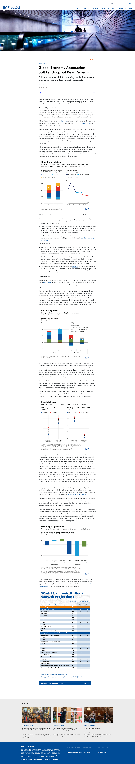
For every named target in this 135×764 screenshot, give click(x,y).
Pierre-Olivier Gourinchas (46, 85)
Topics (103, 8)
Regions (95, 8)
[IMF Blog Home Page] (11, 7)
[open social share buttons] (89, 72)
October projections (83, 123)
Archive (120, 8)
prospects (75, 266)
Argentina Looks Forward (92, 729)
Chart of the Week (83, 8)
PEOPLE (100, 750)
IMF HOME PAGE (102, 753)
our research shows (45, 514)
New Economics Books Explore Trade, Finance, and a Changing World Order (65, 729)
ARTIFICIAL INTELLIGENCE (74, 747)
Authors (111, 8)
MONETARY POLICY (103, 747)
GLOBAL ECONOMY (87, 747)
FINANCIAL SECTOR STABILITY (75, 753)
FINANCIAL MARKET (88, 750)
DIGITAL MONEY (71, 750)
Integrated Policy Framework (77, 494)
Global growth (62, 121)
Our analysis (47, 282)
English (92, 59)
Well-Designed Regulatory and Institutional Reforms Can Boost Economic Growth (36, 729)
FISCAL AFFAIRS (86, 753)
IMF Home (128, 8)
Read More (52, 757)
